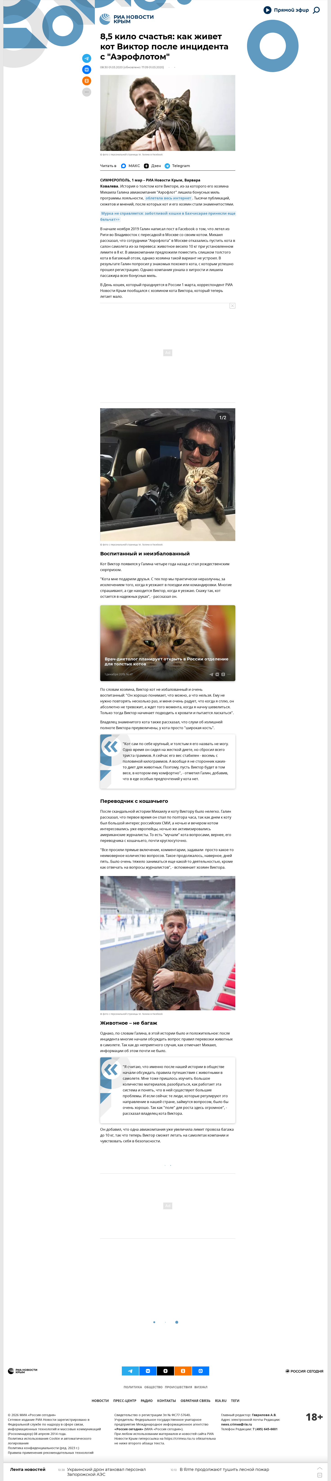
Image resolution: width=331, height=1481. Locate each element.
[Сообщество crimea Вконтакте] (147, 1370)
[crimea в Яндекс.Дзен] (165, 1370)
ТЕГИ (235, 1401)
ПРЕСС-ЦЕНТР (124, 1401)
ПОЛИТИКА (133, 1387)
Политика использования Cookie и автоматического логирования (49, 1441)
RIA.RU (221, 1401)
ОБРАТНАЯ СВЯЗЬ (196, 1401)
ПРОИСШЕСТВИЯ (178, 1387)
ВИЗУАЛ (200, 1387)
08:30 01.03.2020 (111, 67)
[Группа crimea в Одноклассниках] (183, 1370)
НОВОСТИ (100, 1401)
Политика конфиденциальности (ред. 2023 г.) (43, 1448)
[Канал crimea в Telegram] (130, 1370)
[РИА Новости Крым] (126, 19)
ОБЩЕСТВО (153, 1387)
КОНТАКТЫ (166, 1401)
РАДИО (147, 1401)
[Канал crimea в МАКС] (200, 1370)
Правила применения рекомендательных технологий (50, 1453)
